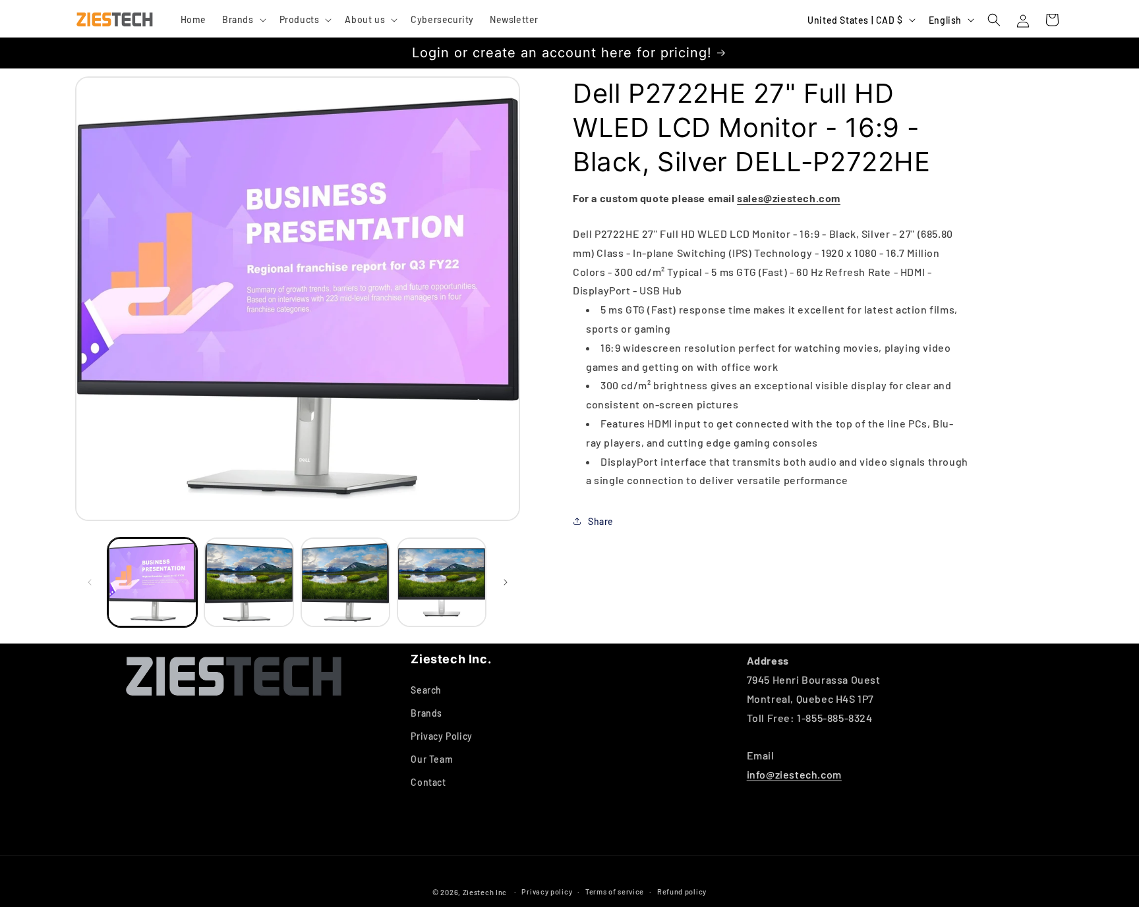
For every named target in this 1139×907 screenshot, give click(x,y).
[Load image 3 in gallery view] (345, 582)
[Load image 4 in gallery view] (441, 582)
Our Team (432, 759)
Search (426, 690)
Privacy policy (546, 891)
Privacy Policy (441, 736)
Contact (428, 782)
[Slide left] (89, 582)
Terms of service (614, 891)
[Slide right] (505, 582)
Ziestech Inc (485, 892)
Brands (426, 713)
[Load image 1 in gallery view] (152, 582)
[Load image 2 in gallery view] (248, 582)
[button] (243, 20)
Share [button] (601, 520)
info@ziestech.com (794, 774)
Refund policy (682, 891)
